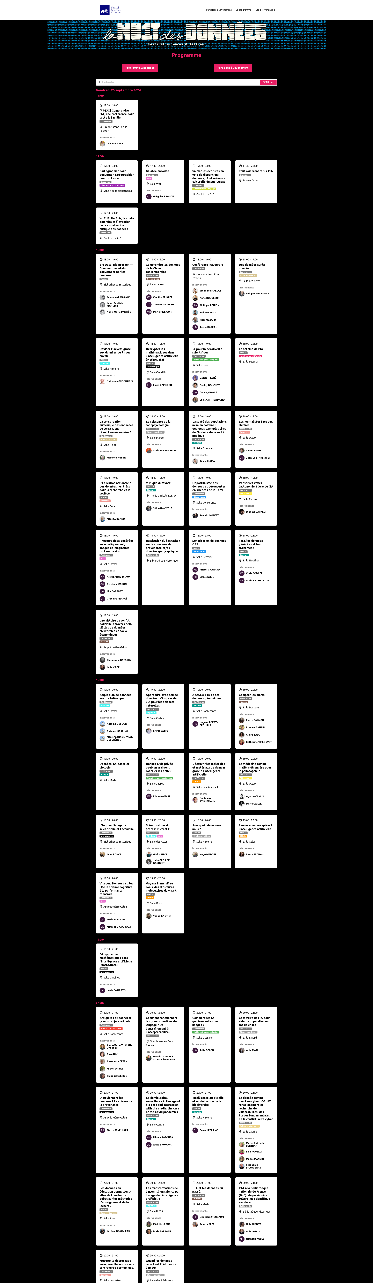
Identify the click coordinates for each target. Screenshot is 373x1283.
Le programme (243, 9)
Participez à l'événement (219, 9)
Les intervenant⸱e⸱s (265, 9)
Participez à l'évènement (233, 67)
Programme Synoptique (140, 67)
